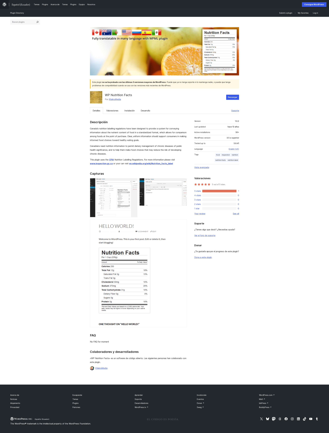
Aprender (139, 395)
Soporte (235, 110)
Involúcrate (201, 395)
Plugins (75, 403)
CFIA (111, 159)
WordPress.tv (141, 407)
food (218, 155)
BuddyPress (265, 407)
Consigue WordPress (314, 4)
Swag (200, 407)
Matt (262, 399)
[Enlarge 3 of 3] (183, 222)
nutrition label (233, 160)
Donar (200, 403)
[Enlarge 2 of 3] (183, 181)
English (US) (234, 149)
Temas (75, 399)
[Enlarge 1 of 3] (134, 181)
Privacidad (14, 407)
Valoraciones (112, 110)
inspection (226, 155)
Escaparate (77, 395)
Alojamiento (15, 403)
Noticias (13, 399)
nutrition (235, 155)
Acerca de (14, 395)
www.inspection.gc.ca (101, 163)
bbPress (263, 403)
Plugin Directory (17, 13)
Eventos (200, 399)
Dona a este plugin (203, 257)
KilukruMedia (115, 99)
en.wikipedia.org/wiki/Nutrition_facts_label (151, 163)
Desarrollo (145, 110)
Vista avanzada (201, 167)
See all (236, 213)
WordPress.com (267, 395)
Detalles (96, 110)
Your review (199, 213)
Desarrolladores (141, 403)
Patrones (76, 407)
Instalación (129, 110)
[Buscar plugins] (37, 22)
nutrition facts (220, 160)
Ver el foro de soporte (204, 235)
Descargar (232, 97)
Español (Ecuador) (42, 419)
